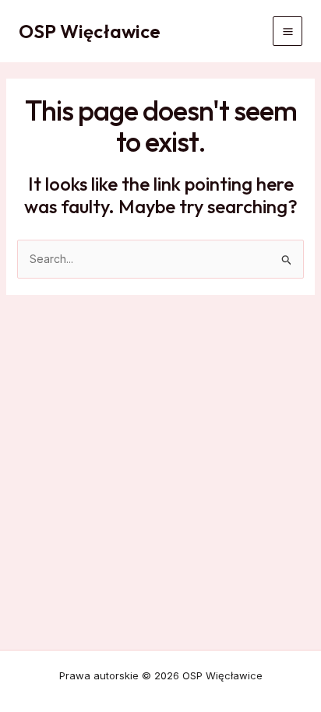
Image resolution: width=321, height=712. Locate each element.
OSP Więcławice (89, 31)
